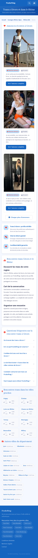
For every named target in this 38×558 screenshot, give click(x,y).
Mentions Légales (7, 544)
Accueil (4, 20)
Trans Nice (18, 527)
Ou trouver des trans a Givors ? (14, 340)
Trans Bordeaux (7, 536)
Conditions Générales (8, 541)
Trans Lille (18, 536)
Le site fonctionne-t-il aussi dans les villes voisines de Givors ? (16, 363)
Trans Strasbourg (21, 532)
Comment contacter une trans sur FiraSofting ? (15, 373)
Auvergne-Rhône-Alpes (15, 20)
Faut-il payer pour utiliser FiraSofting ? (17, 381)
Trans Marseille (17, 523)
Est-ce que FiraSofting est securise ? (16, 347)
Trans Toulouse (7, 527)
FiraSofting (10, 3)
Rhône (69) (26, 20)
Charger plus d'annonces (20, 217)
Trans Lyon (27, 523)
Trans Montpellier (8, 532)
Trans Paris (6, 523)
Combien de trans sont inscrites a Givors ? (15, 354)
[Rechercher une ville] (29, 3)
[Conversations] (34, 3)
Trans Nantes (28, 527)
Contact (4, 547)
